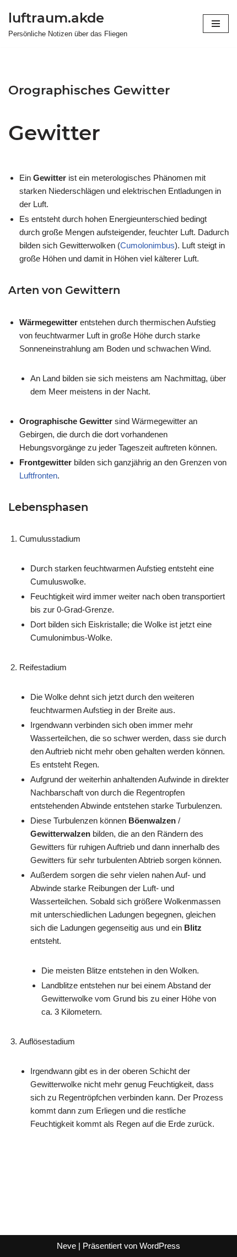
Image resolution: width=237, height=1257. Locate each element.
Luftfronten (38, 475)
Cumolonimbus (147, 245)
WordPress (159, 1245)
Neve (66, 1245)
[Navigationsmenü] (216, 23)
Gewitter (54, 132)
